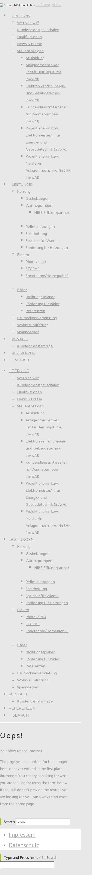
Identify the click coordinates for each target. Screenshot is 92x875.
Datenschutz (24, 844)
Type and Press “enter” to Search (30, 857)
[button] (48, 4)
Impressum (22, 834)
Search (9, 821)
